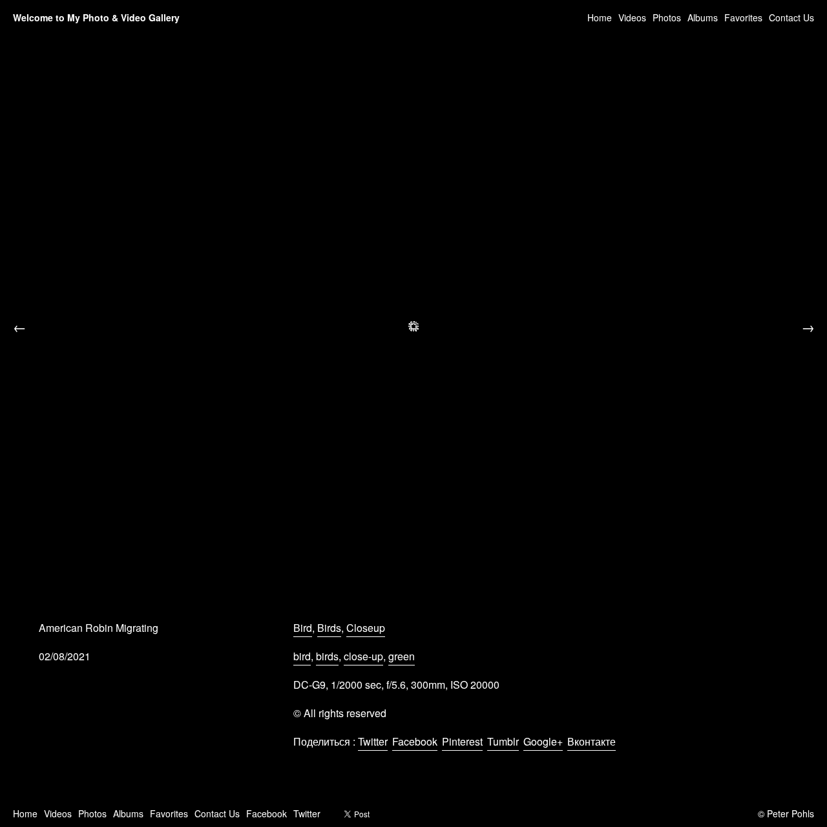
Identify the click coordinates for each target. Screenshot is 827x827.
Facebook (414, 741)
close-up (363, 656)
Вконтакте (591, 741)
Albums (702, 17)
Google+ (543, 741)
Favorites (743, 17)
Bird (302, 627)
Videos (632, 17)
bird (302, 656)
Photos (667, 17)
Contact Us (791, 17)
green (401, 656)
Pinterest (462, 741)
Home (599, 17)
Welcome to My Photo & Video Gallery (96, 17)
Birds (329, 627)
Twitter (373, 741)
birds (327, 656)
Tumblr (503, 741)
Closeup (365, 627)
